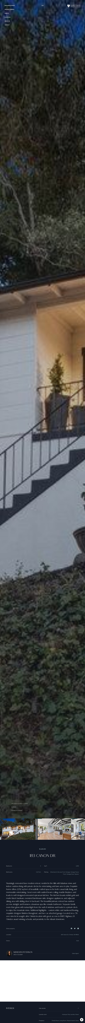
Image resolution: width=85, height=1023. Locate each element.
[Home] (73, 6)
